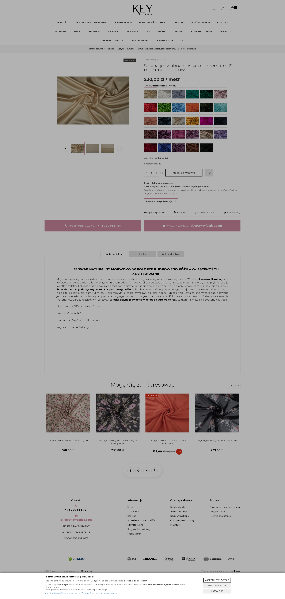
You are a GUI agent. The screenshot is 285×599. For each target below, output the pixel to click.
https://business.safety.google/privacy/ (62, 593)
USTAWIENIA (217, 591)
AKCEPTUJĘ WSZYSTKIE (217, 580)
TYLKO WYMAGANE (217, 586)
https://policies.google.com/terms (101, 593)
